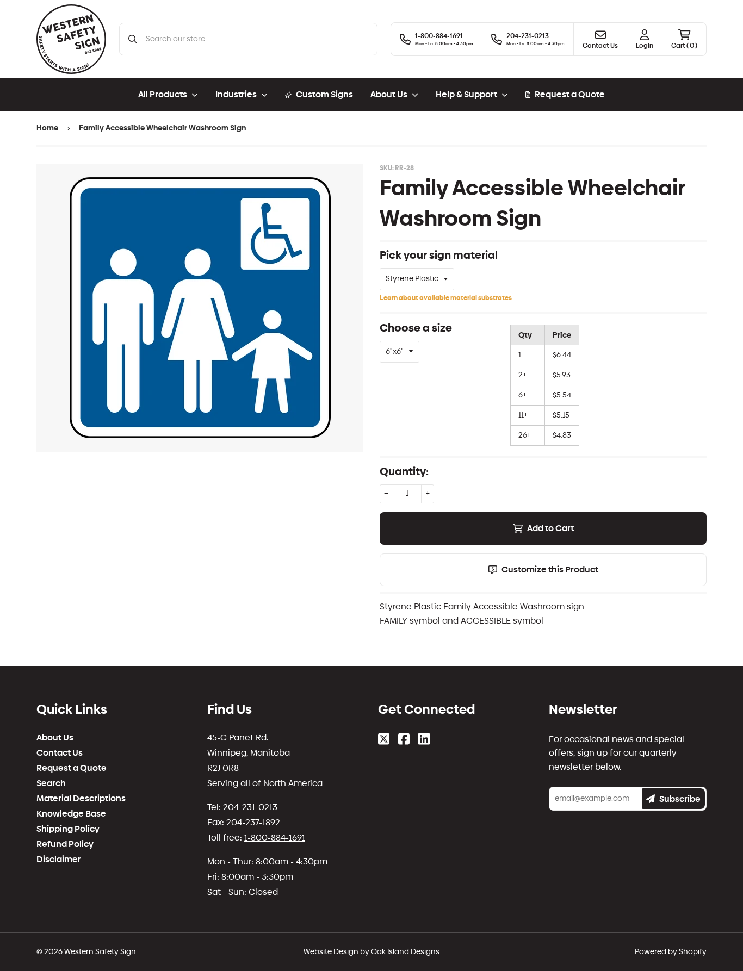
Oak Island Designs (405, 951)
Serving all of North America (265, 783)
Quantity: (404, 471)
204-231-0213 (250, 807)
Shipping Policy (68, 829)
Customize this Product (549, 569)
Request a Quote (570, 94)
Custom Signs (324, 94)
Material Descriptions (81, 798)
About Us (54, 737)
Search (51, 783)
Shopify (693, 951)
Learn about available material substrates (446, 298)
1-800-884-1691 (274, 837)
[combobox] (257, 39)
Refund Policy (65, 844)
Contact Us (59, 753)
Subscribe (680, 799)
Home (47, 128)
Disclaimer (58, 859)
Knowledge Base (71, 813)
